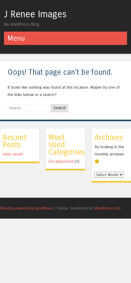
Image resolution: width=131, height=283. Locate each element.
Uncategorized (60, 161)
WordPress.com (107, 208)
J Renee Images (35, 14)
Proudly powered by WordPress (26, 208)
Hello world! (13, 154)
